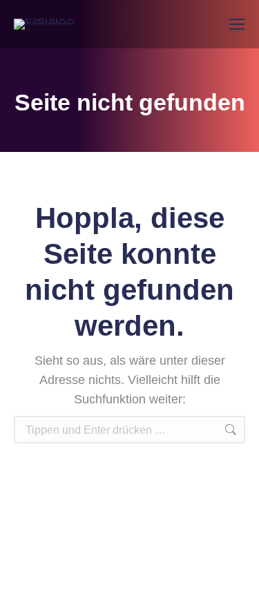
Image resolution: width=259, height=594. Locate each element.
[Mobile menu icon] (237, 24)
